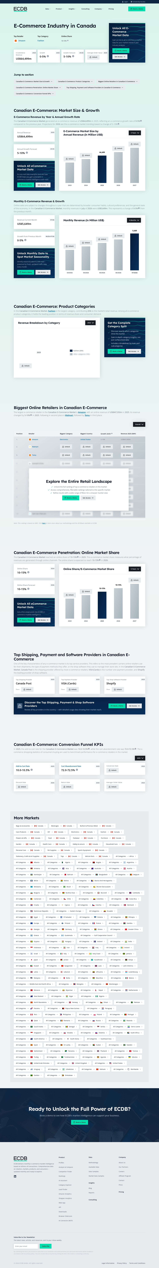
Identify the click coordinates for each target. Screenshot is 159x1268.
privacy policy (30, 1254)
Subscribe (45, 1246)
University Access (139, 2)
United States (85, 439)
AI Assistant (63, 1180)
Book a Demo (138, 9)
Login (126, 2)
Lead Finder (63, 1189)
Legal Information (108, 1263)
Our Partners (123, 1167)
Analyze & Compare (66, 1167)
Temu (87, 415)
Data (47, 9)
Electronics (64, 439)
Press (121, 1185)
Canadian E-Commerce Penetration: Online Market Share (37, 87)
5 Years (133, 133)
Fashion (41, 40)
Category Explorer (65, 1185)
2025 (89, 323)
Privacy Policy (122, 1263)
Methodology (93, 1163)
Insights (72, 9)
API (60, 1207)
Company (98, 9)
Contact (121, 1180)
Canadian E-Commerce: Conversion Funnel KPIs (33, 94)
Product (59, 9)
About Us (122, 1163)
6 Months (132, 220)
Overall (138, 424)
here (44, 523)
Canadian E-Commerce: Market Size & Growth (33, 81)
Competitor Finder (65, 1172)
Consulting (85, 9)
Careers (121, 1171)
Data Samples (94, 1171)
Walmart (69, 415)
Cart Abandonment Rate (71, 766)
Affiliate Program (125, 1176)
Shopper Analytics (65, 1198)
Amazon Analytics (65, 1194)
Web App (62, 1203)
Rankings (62, 1176)
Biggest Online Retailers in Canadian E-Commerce (116, 81)
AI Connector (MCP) (66, 1221)
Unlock (94, 57)
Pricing (111, 9)
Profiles (61, 1163)
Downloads (63, 1212)
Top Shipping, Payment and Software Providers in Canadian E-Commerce (93, 87)
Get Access (119, 57)
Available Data (94, 1167)
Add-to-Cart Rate (23, 766)
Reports (91, 1193)
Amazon (21, 40)
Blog (90, 1188)
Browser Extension (65, 1216)
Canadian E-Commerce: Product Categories (74, 81)
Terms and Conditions (137, 1263)
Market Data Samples (96, 1176)
